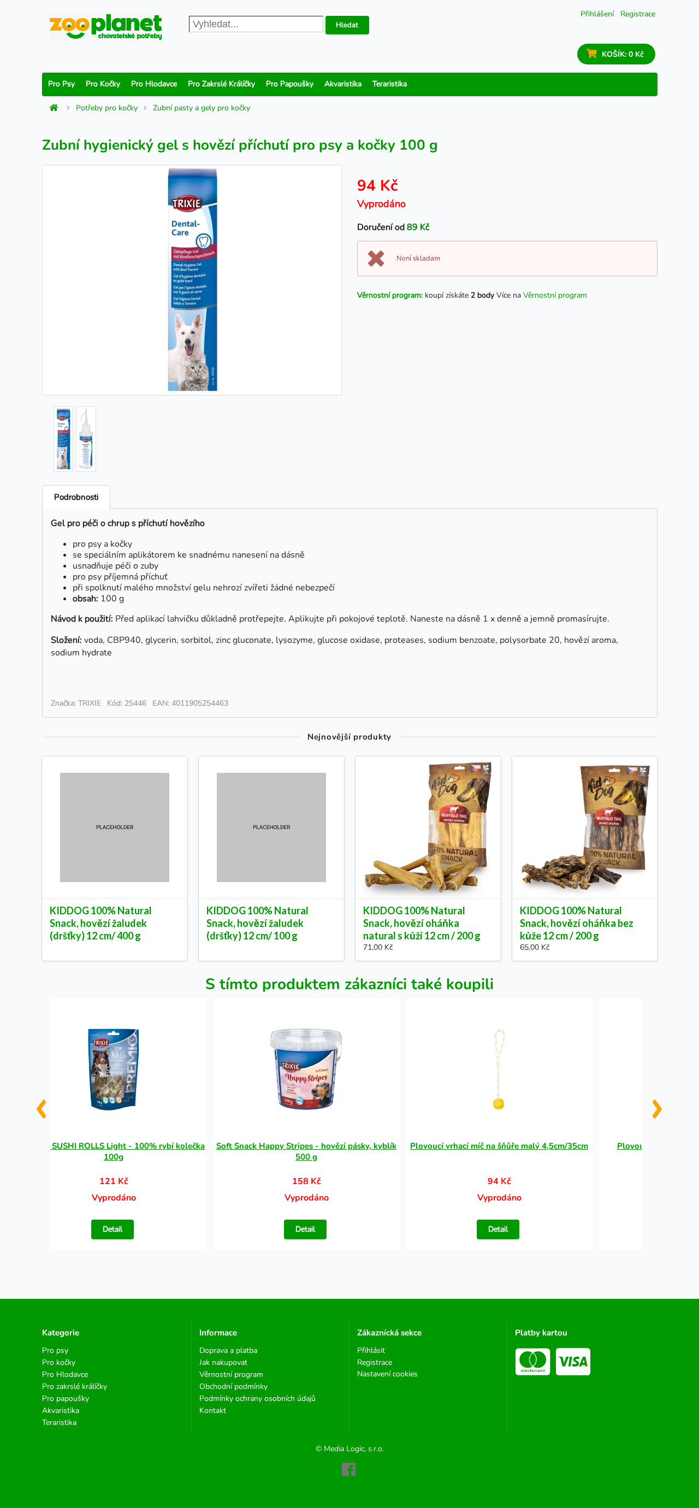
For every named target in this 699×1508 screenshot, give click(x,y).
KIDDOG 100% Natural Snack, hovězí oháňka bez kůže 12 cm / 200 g (576, 923)
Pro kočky (103, 84)
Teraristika (389, 84)
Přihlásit (371, 1351)
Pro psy (61, 84)
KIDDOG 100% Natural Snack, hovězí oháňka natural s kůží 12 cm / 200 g (422, 923)
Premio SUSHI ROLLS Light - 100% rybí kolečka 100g (113, 1151)
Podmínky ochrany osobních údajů (257, 1398)
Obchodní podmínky (233, 1386)
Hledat (347, 25)
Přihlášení (597, 14)
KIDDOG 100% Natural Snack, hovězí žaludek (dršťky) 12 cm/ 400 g (101, 923)
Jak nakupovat (223, 1362)
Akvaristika (343, 84)
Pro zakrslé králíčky (221, 84)
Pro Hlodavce (154, 84)
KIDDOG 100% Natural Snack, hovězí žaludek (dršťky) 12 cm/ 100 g (257, 923)
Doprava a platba (228, 1351)
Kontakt (212, 1410)
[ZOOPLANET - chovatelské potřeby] (106, 27)
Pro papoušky (289, 84)
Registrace (637, 14)
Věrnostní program (555, 295)
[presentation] (41, 1104)
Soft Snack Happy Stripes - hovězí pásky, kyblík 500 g (306, 1151)
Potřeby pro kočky (107, 108)
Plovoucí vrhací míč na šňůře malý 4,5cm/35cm (499, 1145)
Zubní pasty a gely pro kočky (201, 108)
